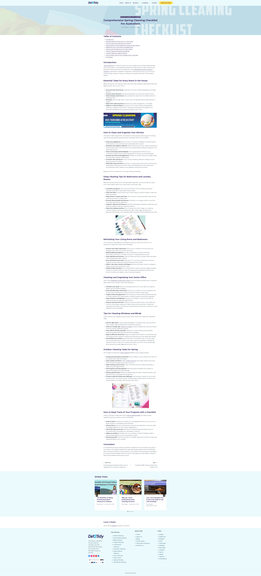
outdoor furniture (131, 361)
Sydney (161, 534)
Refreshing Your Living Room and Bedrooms (119, 47)
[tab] (127, 511)
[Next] (164, 495)
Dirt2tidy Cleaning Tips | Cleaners (130, 17)
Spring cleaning (109, 65)
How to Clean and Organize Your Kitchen (118, 43)
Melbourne (162, 537)
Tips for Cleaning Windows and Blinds (117, 51)
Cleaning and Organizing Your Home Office (119, 49)
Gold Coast (162, 543)
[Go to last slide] (97, 495)
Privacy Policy (140, 541)
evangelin (126, 27)
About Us (128, 3)
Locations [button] (145, 3)
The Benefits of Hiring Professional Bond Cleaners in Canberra (105, 499)
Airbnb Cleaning (118, 535)
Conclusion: (109, 57)
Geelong (161, 556)
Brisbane (161, 539)
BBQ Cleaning (118, 540)
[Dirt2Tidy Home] (93, 4)
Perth (160, 541)
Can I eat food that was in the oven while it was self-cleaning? (154, 499)
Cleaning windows (126, 326)
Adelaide (161, 545)
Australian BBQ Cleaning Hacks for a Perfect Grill (146, 465)
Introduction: (110, 39)
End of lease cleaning (120, 538)
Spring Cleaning (118, 560)
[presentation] (106, 487)
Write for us (139, 545)
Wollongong (163, 558)
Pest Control (117, 558)
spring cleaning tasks (134, 415)
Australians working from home (120, 280)
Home (121, 3)
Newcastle (162, 547)
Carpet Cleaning (118, 542)
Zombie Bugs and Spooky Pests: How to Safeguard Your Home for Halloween (116, 465)
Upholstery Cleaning (120, 562)
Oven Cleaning (118, 555)
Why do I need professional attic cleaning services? (128, 499)
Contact (154, 3)
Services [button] (135, 3)
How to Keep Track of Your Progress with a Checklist (122, 55)
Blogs (138, 539)
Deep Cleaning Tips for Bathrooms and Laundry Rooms (123, 45)
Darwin (161, 552)
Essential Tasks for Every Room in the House (119, 41)
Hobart (161, 554)
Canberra (162, 550)
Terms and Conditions (143, 543)
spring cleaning (125, 353)
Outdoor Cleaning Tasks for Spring (116, 53)
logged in (114, 525)
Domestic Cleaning (119, 549)
